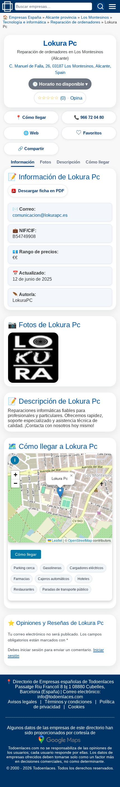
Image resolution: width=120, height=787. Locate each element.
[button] (60, 492)
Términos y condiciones (68, 701)
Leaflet (56, 540)
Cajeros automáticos (53, 579)
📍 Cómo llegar (31, 117)
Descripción (68, 162)
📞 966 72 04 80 (89, 117)
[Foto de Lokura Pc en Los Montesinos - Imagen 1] (33, 357)
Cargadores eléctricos (86, 568)
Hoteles (83, 579)
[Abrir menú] (112, 6)
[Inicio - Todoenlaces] (7, 6)
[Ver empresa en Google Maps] (59, 739)
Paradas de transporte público (65, 589)
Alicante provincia (60, 17)
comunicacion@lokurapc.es (40, 215)
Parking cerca (24, 568)
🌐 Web (31, 133)
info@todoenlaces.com (60, 696)
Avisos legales (22, 701)
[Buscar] (100, 6)
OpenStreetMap (80, 540)
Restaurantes (24, 589)
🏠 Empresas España (22, 17)
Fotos (45, 162)
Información (22, 162)
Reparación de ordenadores (75, 22)
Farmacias (22, 579)
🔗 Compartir (31, 148)
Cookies (76, 706)
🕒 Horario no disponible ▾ (59, 84)
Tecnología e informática (24, 22)
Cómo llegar (97, 162)
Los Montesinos (95, 17)
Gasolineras (52, 568)
